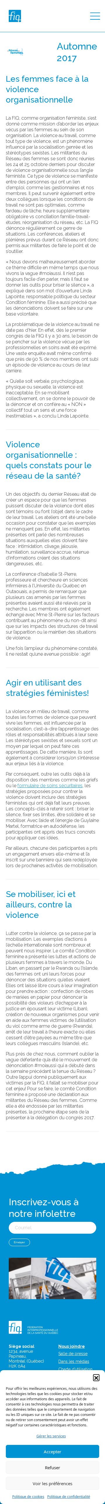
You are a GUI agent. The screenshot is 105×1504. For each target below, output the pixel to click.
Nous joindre (71, 1346)
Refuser (52, 1467)
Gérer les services (51, 1436)
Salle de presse (73, 1353)
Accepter (52, 1451)
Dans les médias (73, 1361)
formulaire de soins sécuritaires (50, 785)
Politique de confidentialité (68, 1496)
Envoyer (19, 1242)
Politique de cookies (28, 1496)
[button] (96, 1377)
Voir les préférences (52, 1483)
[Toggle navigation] (95, 16)
